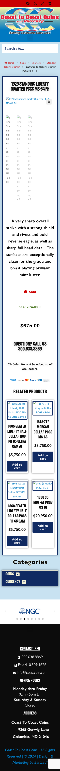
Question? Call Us (30, 344)
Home (11, 62)
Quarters (36, 62)
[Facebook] (27, 3)
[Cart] (50, 2)
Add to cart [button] (17, 466)
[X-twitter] (35, 3)
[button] (30, 38)
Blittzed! (41, 762)
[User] (43, 3)
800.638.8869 (30, 349)
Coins (23, 62)
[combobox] (30, 48)
